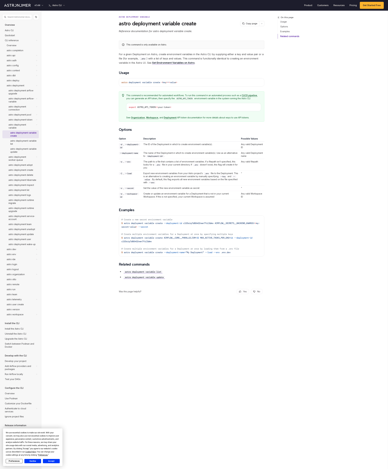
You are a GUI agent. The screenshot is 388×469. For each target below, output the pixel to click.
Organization (138, 117)
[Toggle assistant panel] (36, 17)
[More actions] (261, 23)
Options (284, 26)
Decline (33, 461)
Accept (51, 461)
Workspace (152, 117)
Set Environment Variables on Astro (173, 62)
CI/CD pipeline (249, 95)
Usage (283, 21)
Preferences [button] (43, 455)
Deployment (170, 117)
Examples (285, 31)
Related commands (289, 36)
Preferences (14, 461)
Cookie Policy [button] (30, 452)
